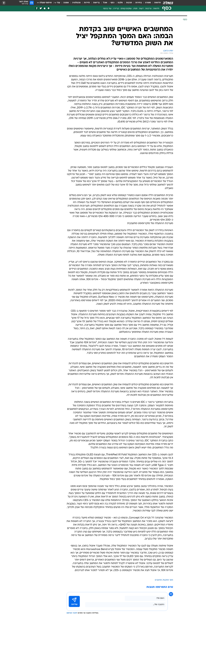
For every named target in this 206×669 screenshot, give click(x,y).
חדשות (157, 3)
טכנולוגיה (76, 3)
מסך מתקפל (168, 580)
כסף (112, 3)
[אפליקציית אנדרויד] (48, 8)
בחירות (138, 3)
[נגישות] (4, 3)
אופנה (66, 3)
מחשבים (158, 580)
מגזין (135, 9)
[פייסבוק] (37, 8)
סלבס (120, 3)
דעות (141, 9)
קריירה (116, 9)
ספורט (148, 3)
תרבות (129, 3)
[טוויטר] (40, 8)
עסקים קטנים (126, 9)
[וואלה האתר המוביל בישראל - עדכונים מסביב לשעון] (168, 2)
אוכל (105, 3)
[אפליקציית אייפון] (44, 8)
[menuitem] (156, 2)
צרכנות (148, 9)
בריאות (96, 3)
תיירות (87, 3)
